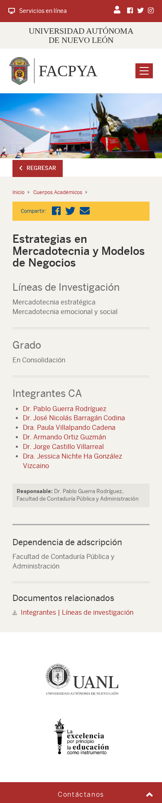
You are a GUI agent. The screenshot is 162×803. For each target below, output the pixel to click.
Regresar (41, 168)
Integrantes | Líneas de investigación (77, 612)
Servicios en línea (43, 10)
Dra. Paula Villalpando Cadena (69, 427)
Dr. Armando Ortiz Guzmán (64, 437)
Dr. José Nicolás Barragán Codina (74, 418)
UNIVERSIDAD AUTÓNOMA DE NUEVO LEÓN (81, 35)
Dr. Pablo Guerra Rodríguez (64, 409)
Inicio (18, 192)
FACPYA (68, 71)
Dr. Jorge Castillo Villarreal (63, 447)
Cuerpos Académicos (57, 192)
